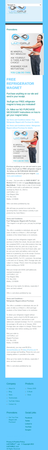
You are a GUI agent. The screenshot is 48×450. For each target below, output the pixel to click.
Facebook (28, 418)
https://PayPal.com (29, 350)
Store (29, 395)
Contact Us (12, 404)
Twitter (27, 421)
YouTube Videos (14, 401)
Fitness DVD (31, 388)
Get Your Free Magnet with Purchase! (13, 420)
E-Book (29, 392)
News (10, 395)
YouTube (28, 427)
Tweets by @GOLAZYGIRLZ (16, 436)
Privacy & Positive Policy (16, 442)
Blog (10, 392)
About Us (12, 388)
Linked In (28, 424)
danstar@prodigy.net (13, 350)
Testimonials (13, 398)
